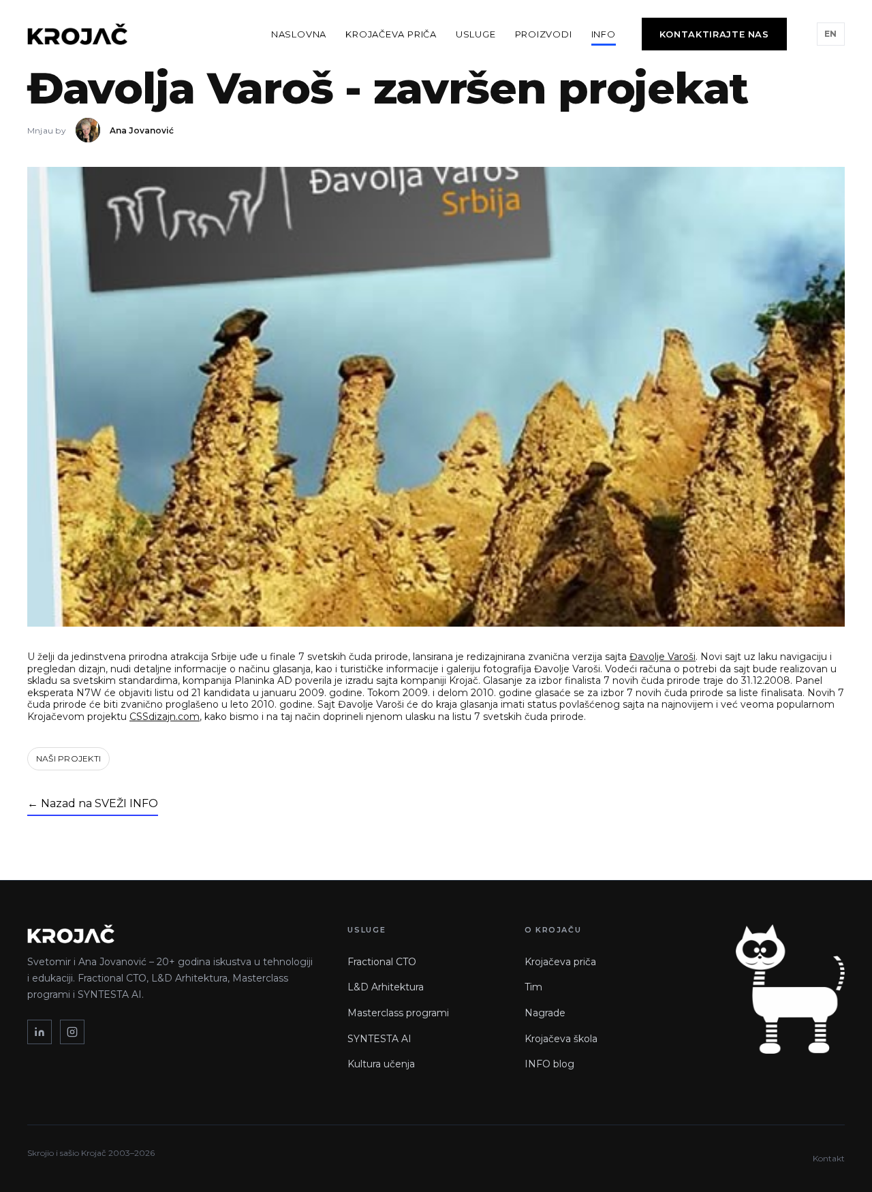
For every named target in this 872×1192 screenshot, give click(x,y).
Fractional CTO (381, 962)
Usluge (476, 34)
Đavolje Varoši (662, 656)
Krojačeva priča (391, 34)
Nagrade (545, 1013)
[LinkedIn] (39, 1032)
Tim (533, 987)
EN (830, 34)
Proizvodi (543, 34)
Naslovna (298, 34)
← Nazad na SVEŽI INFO (92, 803)
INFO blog (549, 1064)
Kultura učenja (381, 1064)
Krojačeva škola (561, 1039)
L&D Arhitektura (385, 987)
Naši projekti (68, 758)
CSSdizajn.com (164, 716)
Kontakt (829, 1158)
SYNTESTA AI (379, 1039)
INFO (603, 34)
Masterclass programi (398, 1013)
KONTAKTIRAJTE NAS (714, 34)
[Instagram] (72, 1032)
